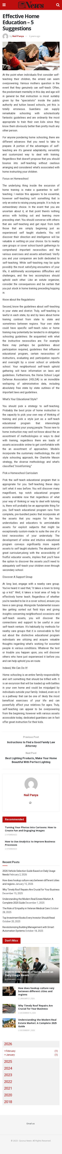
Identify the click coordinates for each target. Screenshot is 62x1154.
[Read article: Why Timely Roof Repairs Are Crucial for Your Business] (9, 1008)
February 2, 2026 (13, 979)
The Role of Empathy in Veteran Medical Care (26, 908)
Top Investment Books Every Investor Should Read (28, 917)
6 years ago (34, 36)
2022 (8, 1082)
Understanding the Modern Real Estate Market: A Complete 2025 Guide (37, 1023)
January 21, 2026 (27, 999)
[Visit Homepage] (31, 5)
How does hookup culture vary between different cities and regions (36, 991)
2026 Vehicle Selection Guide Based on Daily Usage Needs (29, 973)
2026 (8, 1044)
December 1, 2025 (27, 1030)
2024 (8, 1068)
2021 (8, 1088)
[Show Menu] (4, 5)
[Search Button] (58, 5)
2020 (8, 1095)
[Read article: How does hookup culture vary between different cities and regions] (9, 991)
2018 (8, 1102)
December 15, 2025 (28, 1013)
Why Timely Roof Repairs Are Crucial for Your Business (31, 889)
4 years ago (11, 835)
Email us (31, 1123)
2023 (8, 1075)
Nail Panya (18, 36)
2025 (8, 1062)
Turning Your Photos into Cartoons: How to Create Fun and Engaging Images (30, 829)
